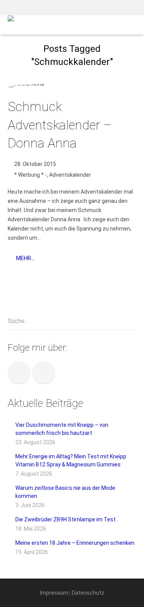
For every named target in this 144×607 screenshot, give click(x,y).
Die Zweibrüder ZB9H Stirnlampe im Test (65, 519)
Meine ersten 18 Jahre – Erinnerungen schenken (74, 543)
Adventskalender (70, 175)
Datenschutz (88, 593)
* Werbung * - (30, 175)
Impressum (54, 593)
